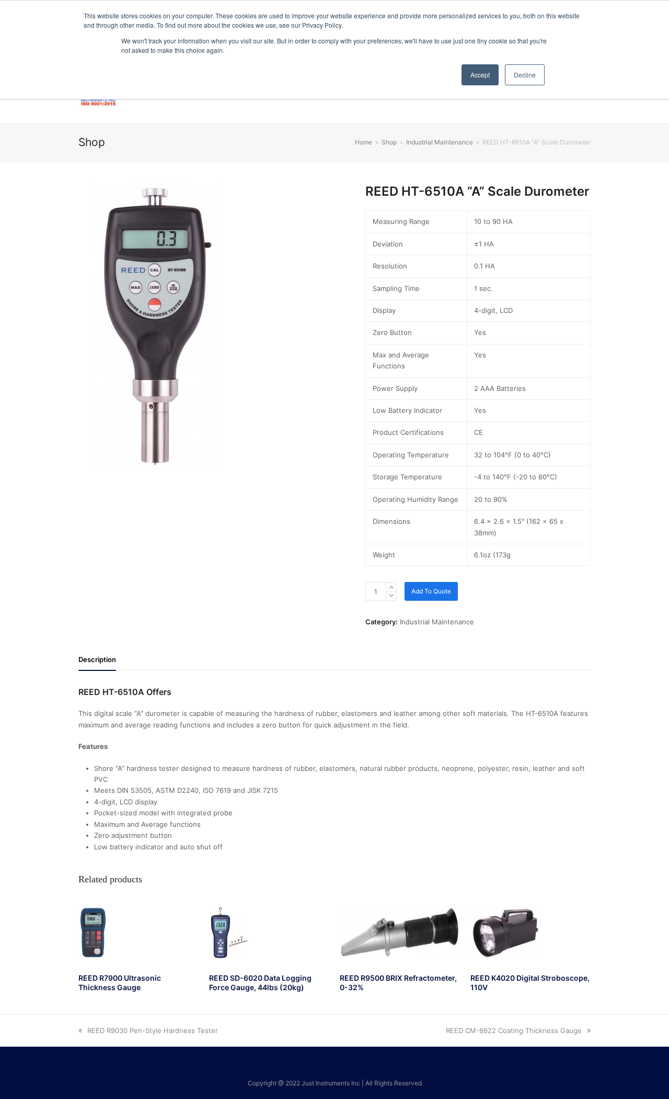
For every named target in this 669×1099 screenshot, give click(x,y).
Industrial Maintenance (437, 622)
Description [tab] (97, 659)
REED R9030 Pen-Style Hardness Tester (152, 1030)
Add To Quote (431, 591)
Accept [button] (480, 74)
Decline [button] (525, 74)
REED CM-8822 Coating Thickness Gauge (514, 1030)
